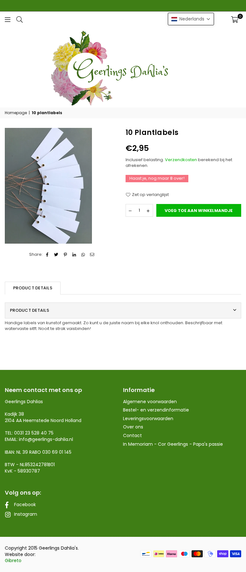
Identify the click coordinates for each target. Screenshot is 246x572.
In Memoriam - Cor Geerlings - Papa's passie (173, 444)
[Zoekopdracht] (19, 19)
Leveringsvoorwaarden (148, 418)
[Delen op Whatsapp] (83, 254)
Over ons (133, 427)
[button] (234, 19)
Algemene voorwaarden (150, 401)
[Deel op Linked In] (74, 254)
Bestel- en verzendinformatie (156, 410)
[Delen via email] (92, 254)
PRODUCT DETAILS (32, 288)
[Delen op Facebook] (47, 254)
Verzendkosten (181, 160)
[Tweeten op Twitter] (56, 254)
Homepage (16, 112)
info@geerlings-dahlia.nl (46, 439)
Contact (132, 435)
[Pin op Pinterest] (65, 254)
